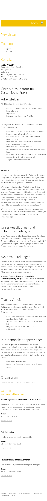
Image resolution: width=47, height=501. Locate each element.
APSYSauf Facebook (11, 50)
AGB (13, 495)
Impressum (12, 493)
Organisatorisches (24, 493)
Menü (35, 23)
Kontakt (3, 493)
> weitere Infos (6, 421)
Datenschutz (5, 495)
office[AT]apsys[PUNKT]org (16, 79)
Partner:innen (37, 493)
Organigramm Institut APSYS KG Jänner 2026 (18, 382)
